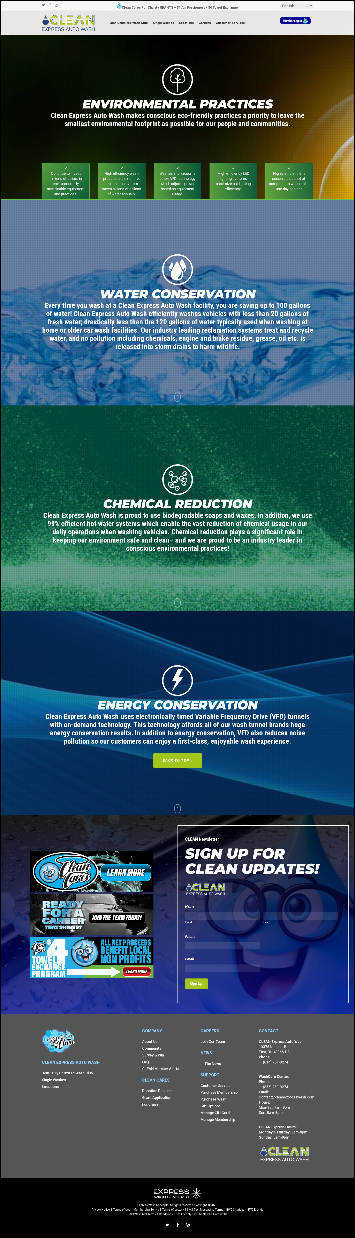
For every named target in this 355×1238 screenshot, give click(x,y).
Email (191, 959)
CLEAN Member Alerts (160, 1069)
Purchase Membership (219, 1092)
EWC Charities (235, 1209)
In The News (211, 1063)
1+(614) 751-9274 (273, 1062)
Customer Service (216, 1085)
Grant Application (156, 1097)
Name (191, 906)
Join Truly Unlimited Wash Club (67, 1073)
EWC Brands (255, 1209)
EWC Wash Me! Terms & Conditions (150, 1214)
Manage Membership (218, 1119)
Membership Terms (146, 1209)
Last (266, 922)
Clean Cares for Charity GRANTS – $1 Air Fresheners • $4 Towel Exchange (180, 7)
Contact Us (220, 1214)
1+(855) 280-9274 (273, 1087)
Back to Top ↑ (178, 760)
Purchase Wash (213, 1099)
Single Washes (54, 1080)
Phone (191, 936)
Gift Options (211, 1106)
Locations (50, 1086)
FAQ (145, 1062)
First (188, 922)
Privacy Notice (101, 1209)
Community (151, 1048)
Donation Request (157, 1091)
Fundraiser (151, 1104)
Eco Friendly (183, 1214)
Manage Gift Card (215, 1113)
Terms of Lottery (173, 1209)
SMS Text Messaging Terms (205, 1209)
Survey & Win (153, 1055)
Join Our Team (213, 1041)
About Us (149, 1041)
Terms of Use (121, 1209)
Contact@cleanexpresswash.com (286, 1097)
